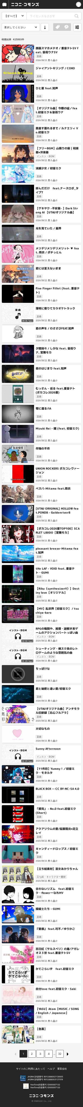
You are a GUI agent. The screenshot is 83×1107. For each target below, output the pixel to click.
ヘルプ (51, 1068)
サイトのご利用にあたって (30, 1068)
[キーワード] (66, 27)
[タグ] (57, 27)
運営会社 (62, 1068)
